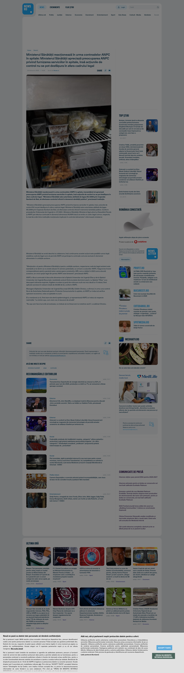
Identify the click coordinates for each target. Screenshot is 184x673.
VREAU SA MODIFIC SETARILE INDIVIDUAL (163, 656)
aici (40, 664)
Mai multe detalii (17, 649)
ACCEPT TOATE (164, 648)
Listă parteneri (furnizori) (90, 654)
